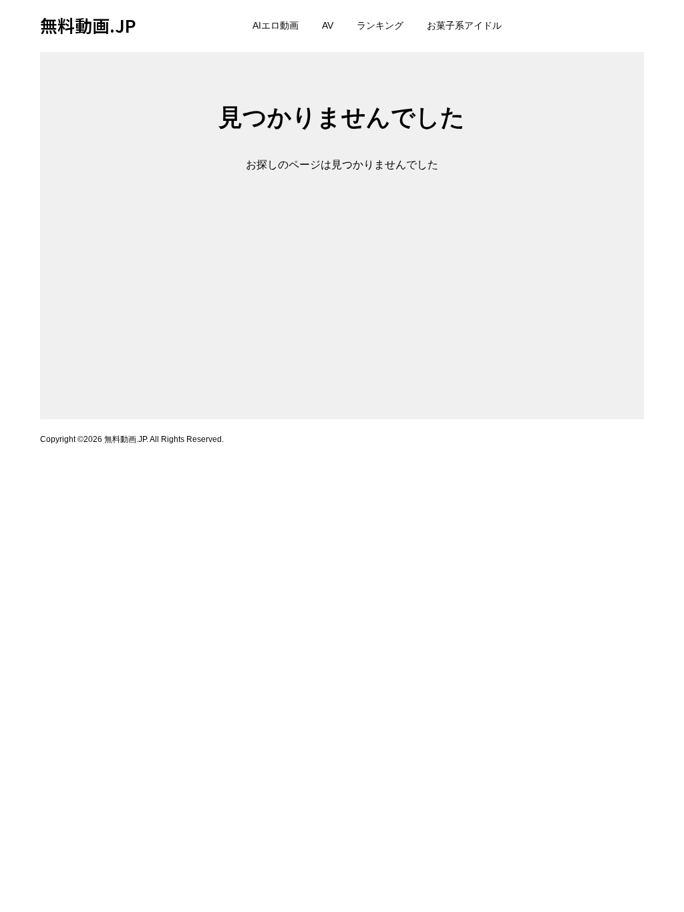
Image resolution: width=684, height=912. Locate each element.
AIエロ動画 (275, 25)
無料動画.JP (88, 25)
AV (327, 25)
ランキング (380, 25)
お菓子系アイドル (464, 25)
